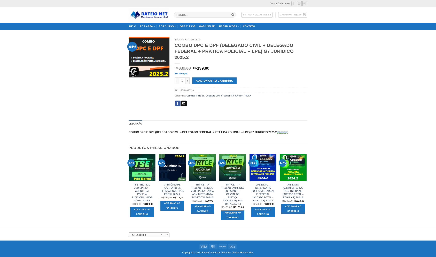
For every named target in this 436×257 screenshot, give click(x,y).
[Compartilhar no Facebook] (178, 103)
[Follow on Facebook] (293, 3)
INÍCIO (132, 26)
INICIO (247, 95)
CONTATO (249, 26)
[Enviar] (233, 15)
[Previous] (128, 190)
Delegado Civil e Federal (218, 95)
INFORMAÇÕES (228, 26)
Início (178, 39)
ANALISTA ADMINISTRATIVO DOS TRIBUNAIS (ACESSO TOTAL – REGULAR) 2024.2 (293, 191)
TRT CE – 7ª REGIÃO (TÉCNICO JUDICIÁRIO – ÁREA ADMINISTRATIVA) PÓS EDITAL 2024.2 (202, 191)
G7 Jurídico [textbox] (147, 234)
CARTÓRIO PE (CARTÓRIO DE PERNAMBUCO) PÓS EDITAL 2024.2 (172, 189)
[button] (292, 15)
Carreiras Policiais (195, 95)
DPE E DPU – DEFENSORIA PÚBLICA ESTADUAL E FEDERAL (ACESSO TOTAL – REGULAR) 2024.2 (263, 192)
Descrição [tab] (135, 123)
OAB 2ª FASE (207, 26)
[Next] (306, 190)
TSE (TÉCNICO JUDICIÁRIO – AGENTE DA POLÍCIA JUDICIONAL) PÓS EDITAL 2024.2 (142, 192)
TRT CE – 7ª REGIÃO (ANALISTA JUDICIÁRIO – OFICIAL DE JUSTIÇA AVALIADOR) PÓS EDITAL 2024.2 (233, 194)
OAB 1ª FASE (187, 26)
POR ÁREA (146, 26)
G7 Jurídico (192, 39)
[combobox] (149, 234)
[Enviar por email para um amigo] (184, 103)
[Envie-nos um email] (304, 3)
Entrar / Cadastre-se (280, 3)
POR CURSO (166, 26)
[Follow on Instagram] (299, 3)
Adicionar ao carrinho (214, 80)
